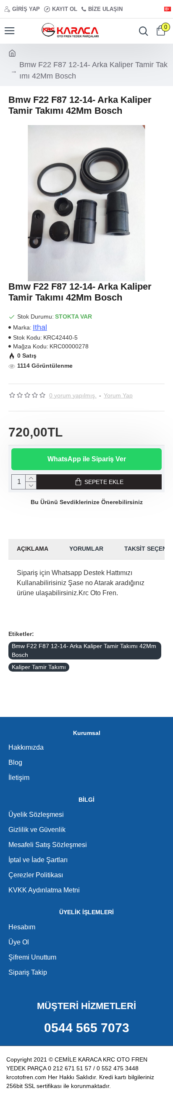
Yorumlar (86, 548)
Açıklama (32, 548)
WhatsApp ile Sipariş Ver (86, 459)
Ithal (40, 327)
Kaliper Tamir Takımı (39, 667)
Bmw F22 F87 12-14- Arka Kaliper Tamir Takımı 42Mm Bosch (84, 650)
